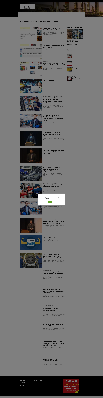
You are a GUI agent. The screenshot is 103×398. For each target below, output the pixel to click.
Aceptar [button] (50, 201)
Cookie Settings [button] (44, 201)
